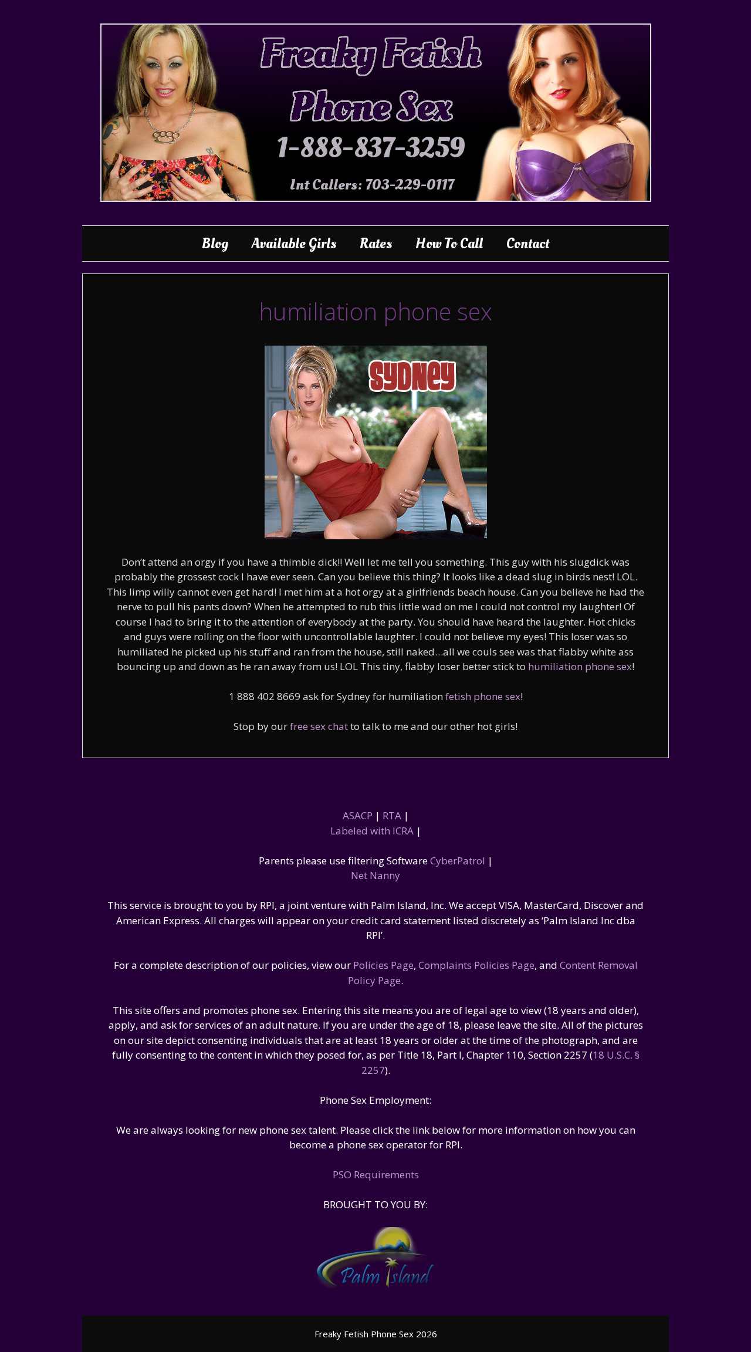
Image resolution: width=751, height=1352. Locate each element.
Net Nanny (375, 875)
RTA (392, 815)
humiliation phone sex (580, 666)
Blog (215, 244)
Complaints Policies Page (476, 965)
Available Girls (294, 244)
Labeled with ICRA (372, 830)
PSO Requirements (376, 1174)
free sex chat (319, 726)
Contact (527, 244)
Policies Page (383, 965)
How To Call (449, 244)
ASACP (358, 815)
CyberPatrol (457, 860)
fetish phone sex (482, 696)
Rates (376, 244)
